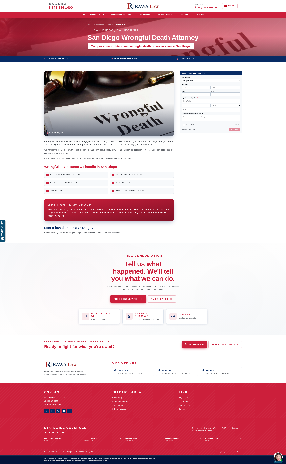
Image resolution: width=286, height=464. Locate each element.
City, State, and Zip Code (190, 98)
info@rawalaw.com (54, 404)
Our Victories (183, 401)
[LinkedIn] (58, 411)
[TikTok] (69, 411)
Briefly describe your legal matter (192, 113)
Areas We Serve (99, 25)
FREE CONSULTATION (126, 299)
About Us (184, 15)
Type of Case (186, 77)
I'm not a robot (190, 124)
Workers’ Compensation (120, 401)
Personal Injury (97, 15)
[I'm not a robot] (184, 125)
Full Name (185, 84)
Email (184, 91)
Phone (213, 91)
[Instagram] (52, 411)
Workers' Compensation (121, 15)
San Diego (110, 25)
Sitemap (182, 409)
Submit (236, 129)
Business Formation (166, 15)
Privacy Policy (191, 129)
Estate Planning (144, 15)
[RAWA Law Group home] (143, 6)
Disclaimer (231, 452)
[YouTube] (64, 411)
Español (229, 6)
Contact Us (199, 15)
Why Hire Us (183, 398)
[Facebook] (46, 411)
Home (84, 15)
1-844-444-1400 (163, 299)
